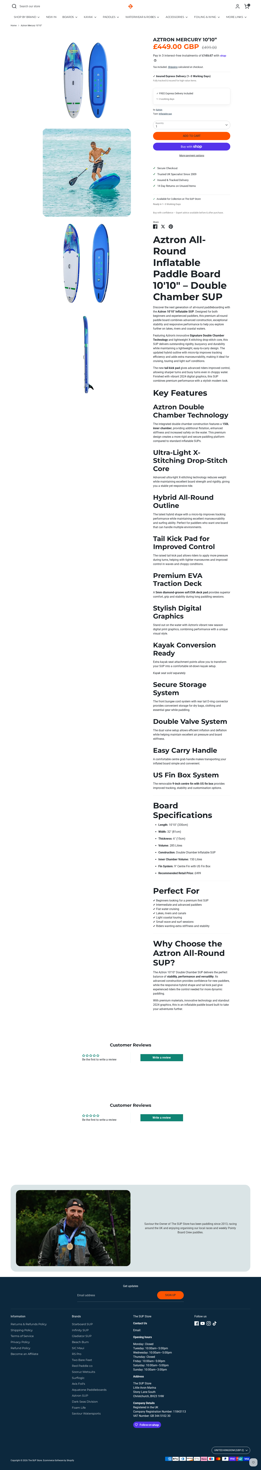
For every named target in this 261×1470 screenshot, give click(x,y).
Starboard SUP (82, 1324)
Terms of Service (22, 1336)
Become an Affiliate (24, 1354)
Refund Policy (20, 1348)
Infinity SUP (80, 1330)
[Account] (237, 6)
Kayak (88, 17)
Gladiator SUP (81, 1336)
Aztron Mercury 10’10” (31, 25)
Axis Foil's (78, 1383)
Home (14, 25)
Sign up (170, 1295)
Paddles (109, 17)
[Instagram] (208, 1323)
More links (235, 17)
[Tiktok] (215, 1323)
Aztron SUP (80, 1395)
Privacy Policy (20, 1342)
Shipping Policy (22, 1330)
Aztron (159, 109)
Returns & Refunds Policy (29, 1324)
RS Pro (76, 1354)
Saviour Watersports (86, 1413)
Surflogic (78, 1378)
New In (51, 17)
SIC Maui (78, 1348)
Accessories (175, 17)
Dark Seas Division (85, 1401)
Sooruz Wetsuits (83, 1372)
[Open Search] (14, 6)
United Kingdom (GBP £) (229, 1450)
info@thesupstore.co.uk (156, 1330)
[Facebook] (196, 1323)
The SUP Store (35, 1460)
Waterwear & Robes (140, 17)
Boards (68, 17)
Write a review (162, 1057)
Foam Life (79, 1407)
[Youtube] (202, 1323)
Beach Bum (80, 1342)
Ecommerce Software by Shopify (58, 1460)
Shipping (173, 67)
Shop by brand (25, 17)
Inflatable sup (165, 114)
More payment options (191, 155)
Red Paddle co (82, 1366)
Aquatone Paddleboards (89, 1389)
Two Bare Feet (82, 1360)
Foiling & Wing (205, 17)
